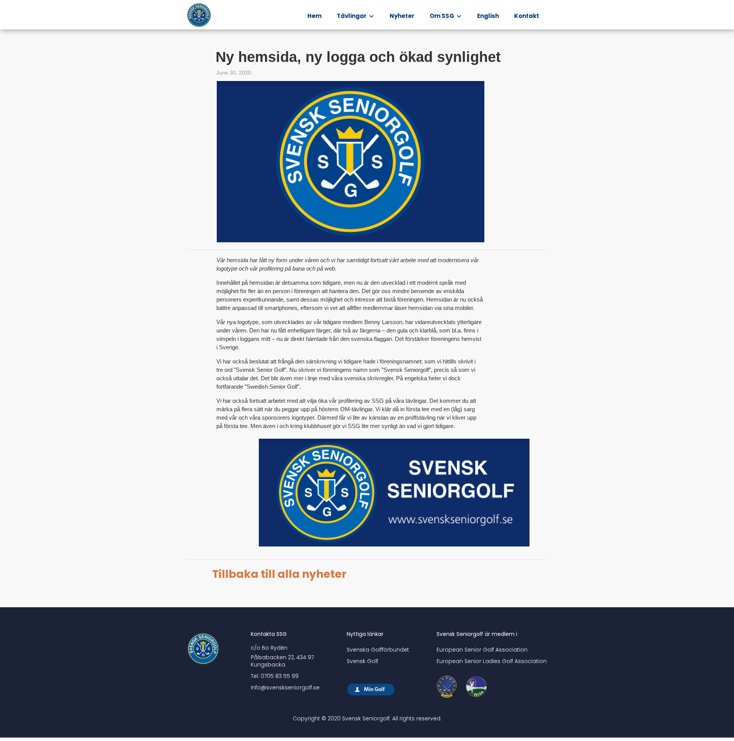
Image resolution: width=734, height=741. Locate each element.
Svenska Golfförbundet (378, 649)
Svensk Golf (362, 661)
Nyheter (402, 16)
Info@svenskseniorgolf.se (285, 687)
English (488, 16)
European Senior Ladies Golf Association (492, 661)
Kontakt (526, 16)
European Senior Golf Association (482, 649)
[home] (201, 15)
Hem (314, 16)
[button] (355, 16)
